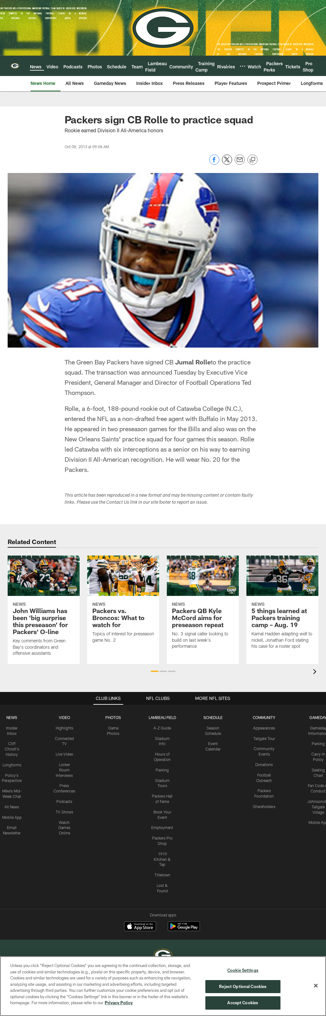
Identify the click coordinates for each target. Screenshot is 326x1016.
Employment (162, 827)
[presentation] (315, 672)
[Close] (316, 986)
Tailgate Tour (264, 738)
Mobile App (12, 817)
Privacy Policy (119, 1002)
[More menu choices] (242, 66)
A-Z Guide (162, 728)
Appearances (264, 728)
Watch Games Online (64, 827)
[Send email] (240, 163)
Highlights (64, 728)
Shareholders (264, 806)
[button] (154, 671)
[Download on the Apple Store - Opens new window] (140, 927)
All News (11, 807)
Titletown (162, 875)
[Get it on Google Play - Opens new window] (184, 929)
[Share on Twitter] (227, 163)
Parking (162, 770)
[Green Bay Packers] (163, 956)
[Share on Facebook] (214, 163)
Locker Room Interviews (64, 770)
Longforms (12, 765)
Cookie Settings (243, 970)
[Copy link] (252, 160)
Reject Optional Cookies (242, 986)
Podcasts (64, 801)
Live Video (64, 754)
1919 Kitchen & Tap (162, 859)
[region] (163, 986)
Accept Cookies (242, 1002)
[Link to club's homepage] (15, 65)
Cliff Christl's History (12, 749)
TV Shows (64, 812)
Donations (264, 764)
